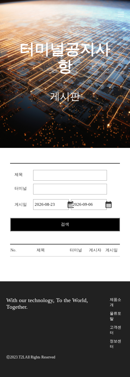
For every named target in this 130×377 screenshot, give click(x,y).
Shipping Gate (19, 9)
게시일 (21, 204)
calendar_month (71, 204)
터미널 (21, 188)
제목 (19, 174)
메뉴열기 (121, 14)
